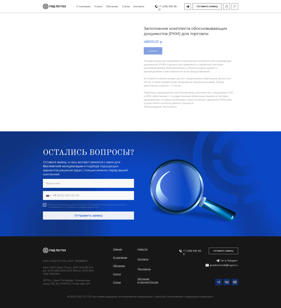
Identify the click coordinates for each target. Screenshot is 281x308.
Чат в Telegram (229, 260)
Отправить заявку (88, 215)
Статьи (126, 6)
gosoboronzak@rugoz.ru (224, 265)
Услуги (98, 6)
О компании (83, 6)
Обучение (112, 6)
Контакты (138, 6)
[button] (207, 6)
